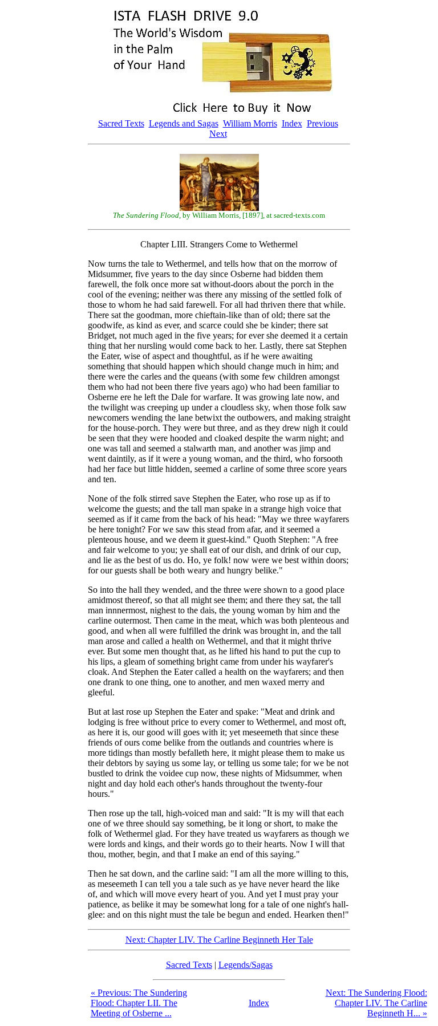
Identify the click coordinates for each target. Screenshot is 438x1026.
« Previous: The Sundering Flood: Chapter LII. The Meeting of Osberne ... (139, 1003)
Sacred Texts (121, 123)
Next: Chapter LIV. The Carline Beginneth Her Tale (219, 939)
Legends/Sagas (245, 965)
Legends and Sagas (183, 123)
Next (218, 134)
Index (292, 123)
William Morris (250, 123)
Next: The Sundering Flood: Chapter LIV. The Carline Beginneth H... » (376, 1003)
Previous (322, 123)
